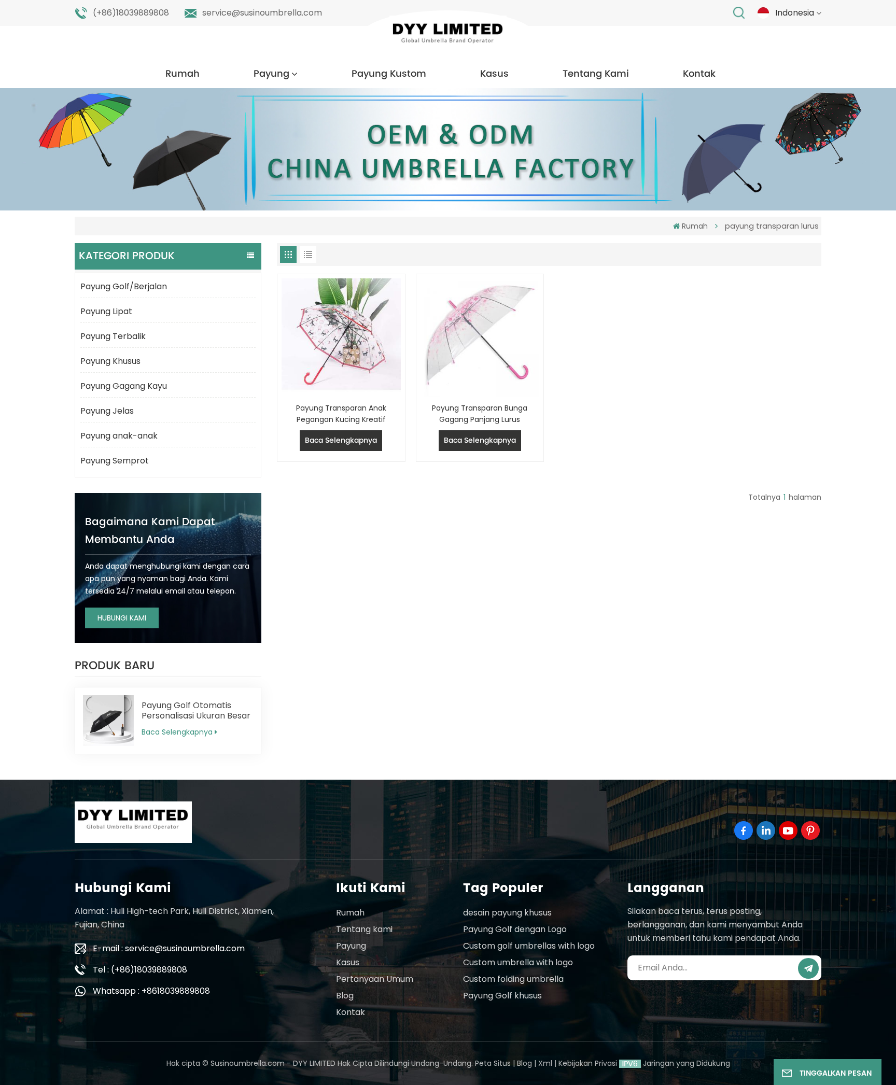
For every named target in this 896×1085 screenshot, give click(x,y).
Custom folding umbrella (513, 979)
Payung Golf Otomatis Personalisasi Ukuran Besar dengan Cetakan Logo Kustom (196, 710)
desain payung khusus (507, 913)
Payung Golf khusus (502, 996)
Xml (545, 1063)
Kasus (494, 73)
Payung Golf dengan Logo (515, 929)
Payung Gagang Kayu (123, 386)
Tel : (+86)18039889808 (140, 970)
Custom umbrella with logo (518, 962)
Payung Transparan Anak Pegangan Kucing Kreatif (341, 414)
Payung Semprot (114, 461)
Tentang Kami (596, 73)
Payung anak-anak (119, 436)
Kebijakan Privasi (587, 1063)
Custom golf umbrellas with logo (529, 946)
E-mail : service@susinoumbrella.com (169, 948)
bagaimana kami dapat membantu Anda (150, 531)
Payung (271, 73)
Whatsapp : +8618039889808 (151, 991)
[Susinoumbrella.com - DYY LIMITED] (448, 36)
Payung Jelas (107, 411)
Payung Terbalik (113, 336)
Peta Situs (493, 1063)
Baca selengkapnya (177, 732)
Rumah (182, 73)
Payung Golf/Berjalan (123, 286)
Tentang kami (364, 929)
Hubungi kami (121, 618)
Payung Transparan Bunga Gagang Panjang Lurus (479, 414)
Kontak (699, 73)
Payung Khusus (110, 361)
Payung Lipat (106, 311)
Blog (345, 996)
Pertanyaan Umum (374, 979)
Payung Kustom (389, 73)
